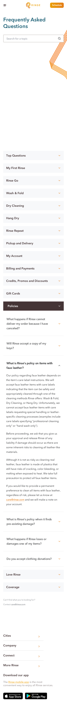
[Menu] (4, 5)
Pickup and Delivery (19, 243)
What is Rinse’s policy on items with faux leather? (30, 365)
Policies (13, 306)
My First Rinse (15, 168)
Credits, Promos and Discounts (27, 281)
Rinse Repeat (15, 231)
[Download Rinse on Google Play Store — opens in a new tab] (36, 696)
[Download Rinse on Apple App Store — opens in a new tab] (13, 696)
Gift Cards (13, 293)
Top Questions (16, 155)
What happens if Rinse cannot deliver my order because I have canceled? (27, 323)
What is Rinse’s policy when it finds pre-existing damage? (29, 522)
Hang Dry (12, 218)
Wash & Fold (15, 193)
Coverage (12, 587)
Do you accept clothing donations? (29, 559)
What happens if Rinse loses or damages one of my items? (26, 541)
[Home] (33, 5)
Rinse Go (12, 180)
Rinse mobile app (18, 682)
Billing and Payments (20, 268)
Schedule (57, 5)
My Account (14, 256)
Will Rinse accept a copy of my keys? (26, 346)
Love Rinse (13, 574)
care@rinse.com (15, 499)
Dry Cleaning (15, 206)
